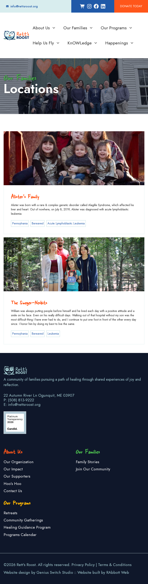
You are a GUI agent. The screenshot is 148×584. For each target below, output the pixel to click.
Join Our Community (93, 469)
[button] (54, 28)
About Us (41, 28)
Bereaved (37, 223)
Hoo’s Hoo (12, 483)
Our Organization (19, 462)
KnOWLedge (80, 43)
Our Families (75, 28)
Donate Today (131, 6)
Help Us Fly (43, 43)
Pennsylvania (20, 223)
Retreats (10, 513)
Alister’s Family (25, 196)
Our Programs (114, 28)
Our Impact (13, 469)
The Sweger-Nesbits (29, 302)
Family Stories (87, 462)
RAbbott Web (117, 572)
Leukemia (53, 334)
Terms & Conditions (115, 564)
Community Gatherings (23, 520)
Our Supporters (17, 476)
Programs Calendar (20, 534)
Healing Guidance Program (27, 527)
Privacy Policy (83, 564)
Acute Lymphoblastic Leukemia (66, 223)
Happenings (116, 43)
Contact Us (13, 491)
